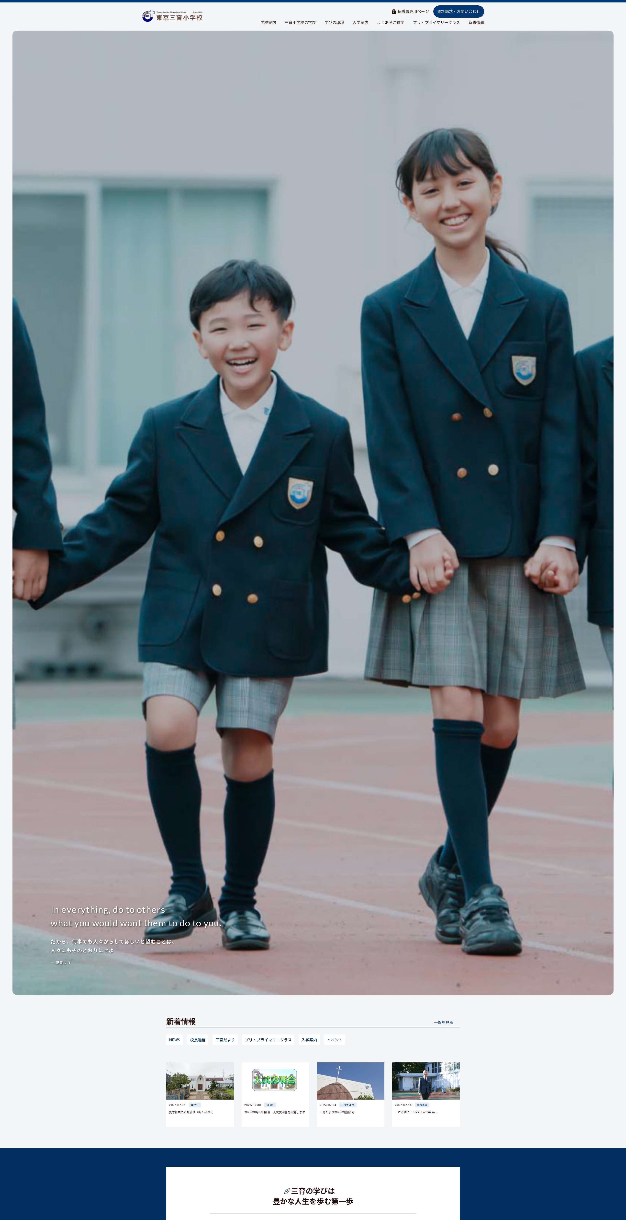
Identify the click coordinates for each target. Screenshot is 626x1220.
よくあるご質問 (390, 22)
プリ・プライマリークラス (436, 22)
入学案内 (360, 22)
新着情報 (476, 22)
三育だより (225, 1040)
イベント (335, 1040)
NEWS (174, 1040)
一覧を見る (443, 1022)
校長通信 (198, 1040)
